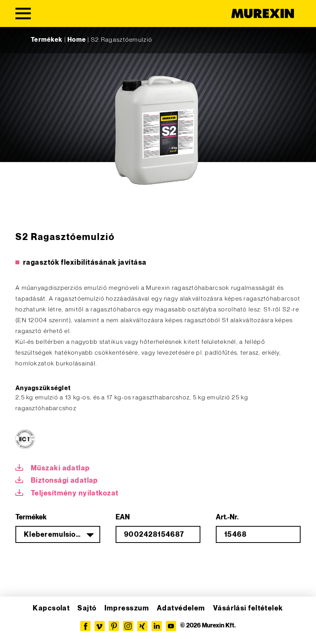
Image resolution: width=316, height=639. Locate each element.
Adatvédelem (181, 608)
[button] (17, 622)
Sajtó (86, 608)
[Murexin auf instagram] (128, 626)
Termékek (46, 40)
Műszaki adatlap (60, 468)
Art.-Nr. (227, 517)
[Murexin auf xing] (142, 626)
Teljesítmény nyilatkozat (75, 493)
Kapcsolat (51, 608)
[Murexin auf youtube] (171, 626)
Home (76, 40)
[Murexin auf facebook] (85, 626)
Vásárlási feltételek (248, 608)
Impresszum (126, 608)
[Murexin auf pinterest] (114, 626)
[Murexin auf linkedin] (156, 626)
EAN (123, 517)
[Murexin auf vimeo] (99, 626)
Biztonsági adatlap (64, 480)
